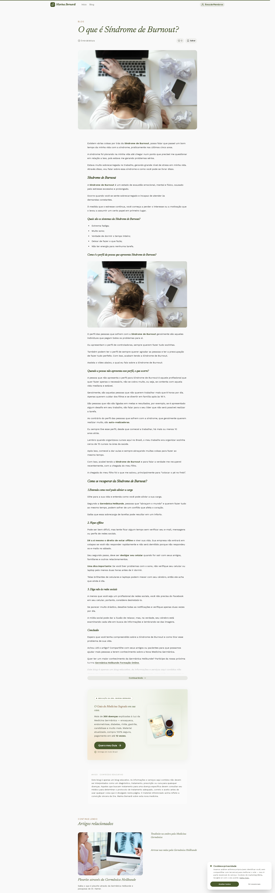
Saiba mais (244, 878)
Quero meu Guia (107, 745)
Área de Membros (214, 4)
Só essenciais (254, 884)
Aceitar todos (225, 884)
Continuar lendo (136, 678)
